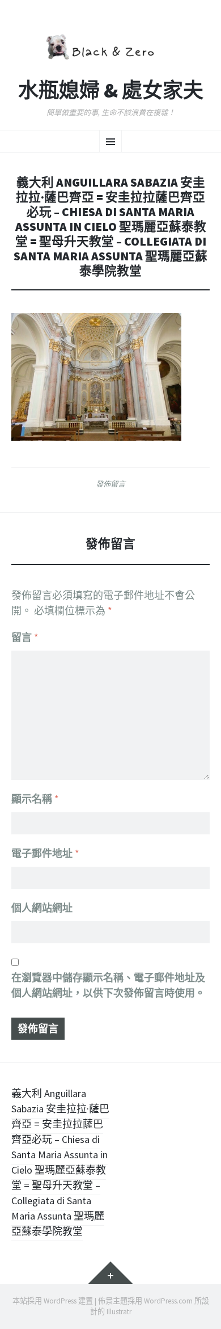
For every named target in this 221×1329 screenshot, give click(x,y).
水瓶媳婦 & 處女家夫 (110, 90)
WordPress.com (168, 1301)
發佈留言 (110, 484)
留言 (25, 637)
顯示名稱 (35, 798)
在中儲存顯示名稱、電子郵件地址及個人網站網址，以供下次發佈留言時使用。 (108, 985)
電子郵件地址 (45, 853)
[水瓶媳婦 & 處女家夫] (110, 45)
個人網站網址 (42, 907)
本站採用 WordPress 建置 (52, 1301)
